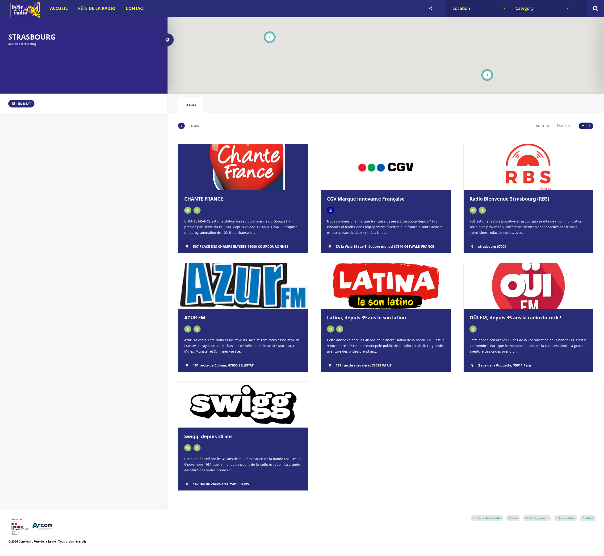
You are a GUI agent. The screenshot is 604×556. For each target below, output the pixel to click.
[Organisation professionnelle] (330, 210)
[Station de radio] (197, 210)
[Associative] (187, 329)
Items (190, 105)
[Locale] (473, 210)
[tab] (190, 105)
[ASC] (582, 126)
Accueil (59, 8)
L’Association (565, 518)
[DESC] (589, 126)
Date (561, 125)
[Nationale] (187, 210)
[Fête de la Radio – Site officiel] (24, 16)
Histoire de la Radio (487, 518)
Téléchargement (537, 518)
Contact (135, 8)
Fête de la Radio (96, 8)
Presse (513, 518)
